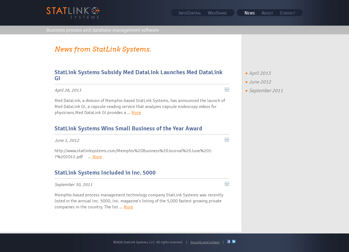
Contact (287, 13)
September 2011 (266, 91)
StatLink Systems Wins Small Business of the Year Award (128, 128)
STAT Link (73, 13)
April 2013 (260, 73)
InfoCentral (190, 13)
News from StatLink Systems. (103, 49)
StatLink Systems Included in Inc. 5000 (105, 172)
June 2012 (260, 82)
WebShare (217, 13)
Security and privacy (204, 242)
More (136, 112)
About (267, 13)
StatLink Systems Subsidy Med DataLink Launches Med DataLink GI (138, 75)
